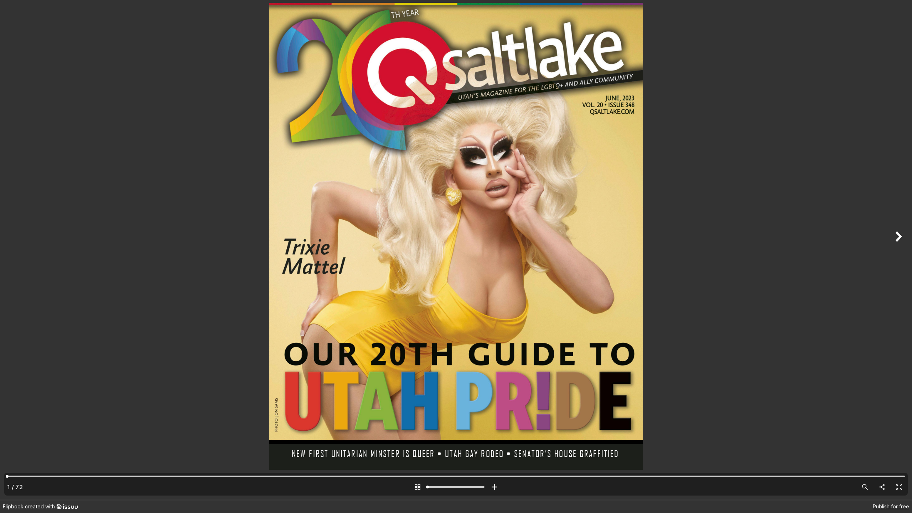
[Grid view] (417, 487)
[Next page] (898, 250)
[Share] (882, 487)
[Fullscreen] (899, 487)
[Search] (865, 487)
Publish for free (891, 506)
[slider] (456, 487)
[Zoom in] (494, 487)
